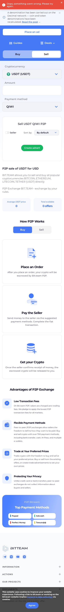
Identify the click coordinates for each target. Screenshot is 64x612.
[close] (62, 2)
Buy (17, 54)
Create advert (32, 147)
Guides (17, 43)
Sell (46, 54)
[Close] (60, 13)
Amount (10, 82)
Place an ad (32, 31)
